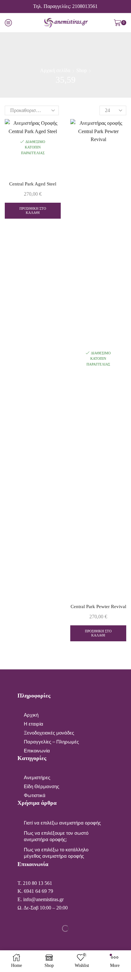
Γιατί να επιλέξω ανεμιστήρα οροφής (62, 822)
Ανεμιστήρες (37, 777)
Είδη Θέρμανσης (41, 786)
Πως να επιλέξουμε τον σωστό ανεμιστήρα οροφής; (56, 836)
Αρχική (31, 715)
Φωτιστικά (34, 795)
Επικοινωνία (37, 750)
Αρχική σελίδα (55, 70)
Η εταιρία (33, 724)
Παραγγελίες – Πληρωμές (51, 741)
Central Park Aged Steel (32, 183)
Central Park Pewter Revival (98, 606)
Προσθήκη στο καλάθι (32, 211)
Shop (81, 70)
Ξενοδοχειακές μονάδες (49, 732)
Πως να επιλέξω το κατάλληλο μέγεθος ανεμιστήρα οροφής (56, 853)
